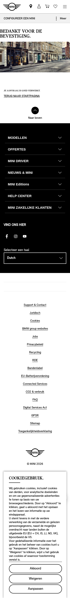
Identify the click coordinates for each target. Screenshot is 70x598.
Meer (62, 18)
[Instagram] (16, 236)
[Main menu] (65, 6)
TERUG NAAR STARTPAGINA (22, 96)
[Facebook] (7, 236)
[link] (31, 6)
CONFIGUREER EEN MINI (19, 18)
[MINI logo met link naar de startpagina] (35, 452)
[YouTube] (25, 236)
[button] (39, 6)
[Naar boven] (35, 110)
